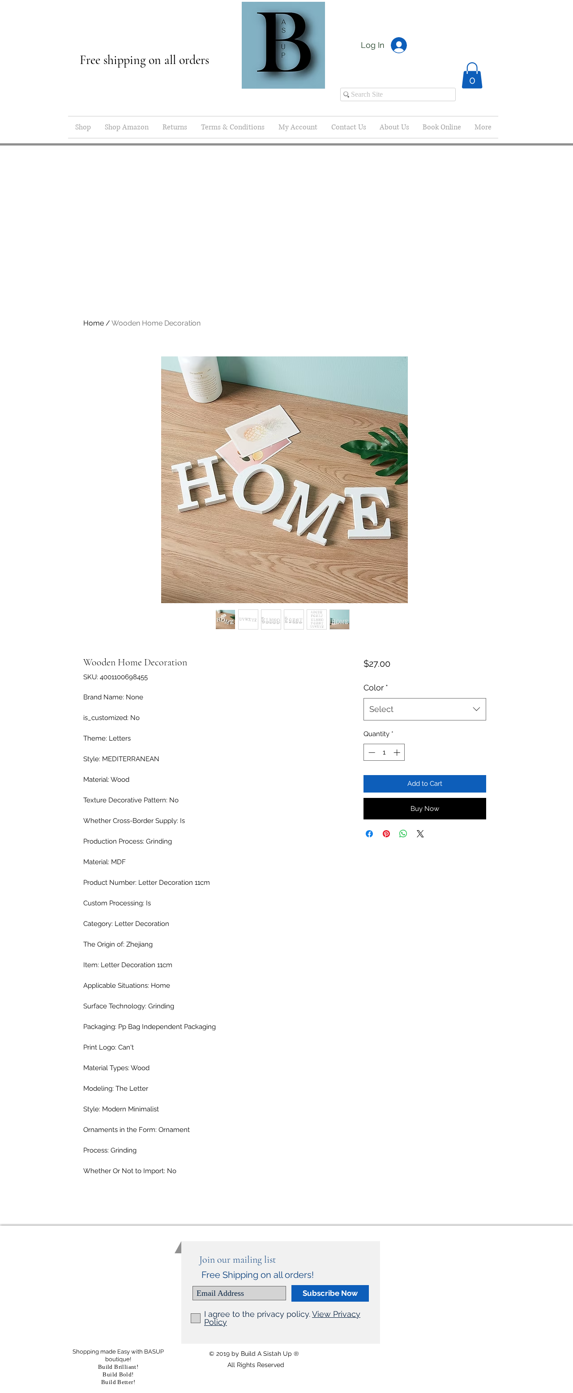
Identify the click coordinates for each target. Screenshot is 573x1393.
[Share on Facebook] (369, 833)
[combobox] (424, 709)
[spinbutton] (384, 752)
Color (375, 687)
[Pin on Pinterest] (386, 833)
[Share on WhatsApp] (403, 833)
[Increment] (398, 752)
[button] (472, 75)
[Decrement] (371, 752)
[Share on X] (420, 833)
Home (93, 323)
